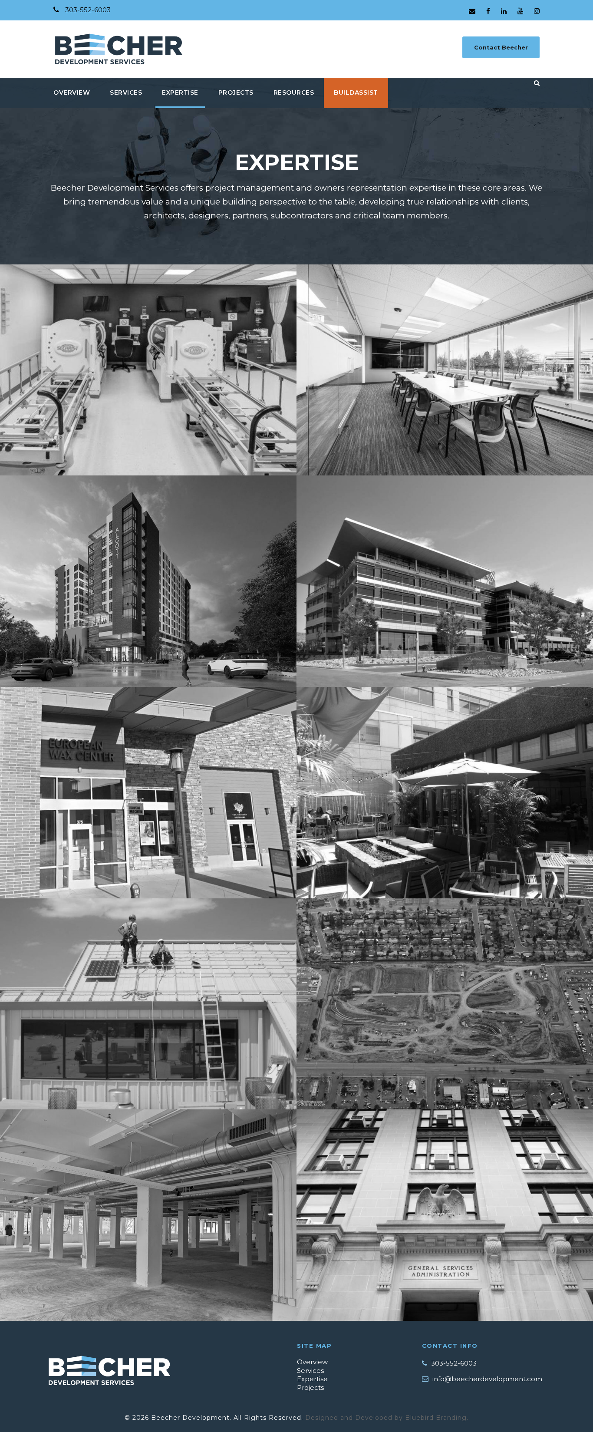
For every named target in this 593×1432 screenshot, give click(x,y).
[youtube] (520, 11)
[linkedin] (504, 11)
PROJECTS (236, 92)
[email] (472, 11)
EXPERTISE (180, 92)
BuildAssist (356, 92)
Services (310, 1370)
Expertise (312, 1379)
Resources (293, 92)
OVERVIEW (71, 92)
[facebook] (488, 11)
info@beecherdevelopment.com (487, 1379)
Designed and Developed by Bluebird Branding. (386, 1418)
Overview (312, 1362)
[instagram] (537, 11)
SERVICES (126, 92)
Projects (310, 1387)
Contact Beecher (501, 47)
